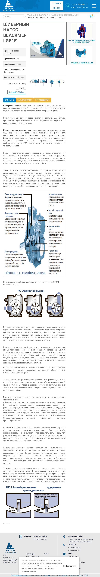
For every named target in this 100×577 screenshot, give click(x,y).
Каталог (43, 15)
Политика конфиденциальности (22, 575)
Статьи (46, 554)
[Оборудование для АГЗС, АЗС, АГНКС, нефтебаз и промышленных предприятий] (9, 6)
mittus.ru (54, 575)
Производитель (42, 100)
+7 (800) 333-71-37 (74, 550)
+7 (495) (79, 4)
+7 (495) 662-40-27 (74, 547)
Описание (9, 100)
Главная (31, 15)
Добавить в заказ (16, 92)
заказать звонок (56, 6)
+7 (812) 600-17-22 (40, 539)
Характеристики (24, 100)
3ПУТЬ (86, 575)
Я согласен (69, 566)
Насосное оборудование (64, 15)
